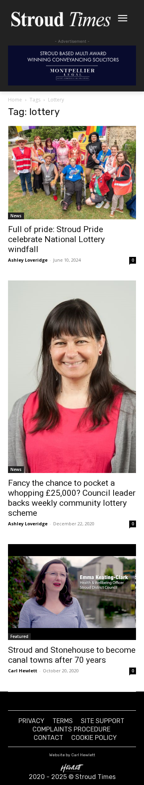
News (16, 216)
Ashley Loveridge (28, 260)
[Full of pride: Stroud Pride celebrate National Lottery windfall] (72, 173)
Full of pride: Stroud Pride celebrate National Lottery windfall (56, 239)
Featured (19, 636)
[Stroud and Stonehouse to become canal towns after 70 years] (72, 592)
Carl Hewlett (22, 671)
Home (15, 99)
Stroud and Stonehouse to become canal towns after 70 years (72, 655)
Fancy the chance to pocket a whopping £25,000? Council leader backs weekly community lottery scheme (72, 498)
